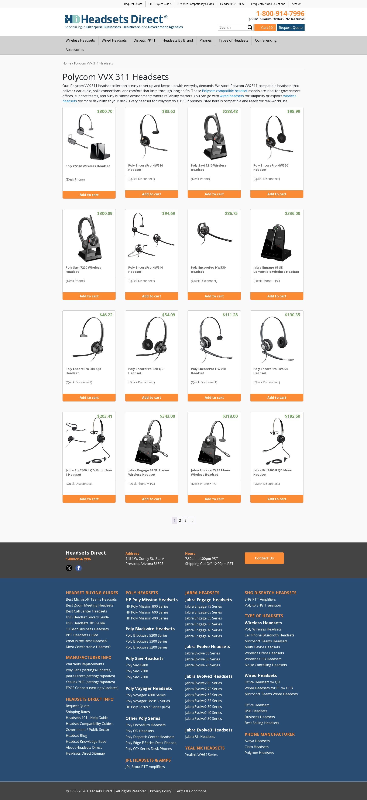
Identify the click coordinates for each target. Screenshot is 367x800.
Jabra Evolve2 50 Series (203, 706)
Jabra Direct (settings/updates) (90, 676)
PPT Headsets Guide (82, 635)
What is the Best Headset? (86, 641)
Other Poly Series (143, 718)
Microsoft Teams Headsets (266, 641)
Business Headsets (260, 717)
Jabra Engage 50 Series (203, 624)
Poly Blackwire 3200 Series (147, 647)
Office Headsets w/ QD (262, 682)
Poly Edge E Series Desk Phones (151, 742)
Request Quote (133, 4)
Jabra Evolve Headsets (207, 646)
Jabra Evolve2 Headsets (209, 676)
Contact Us (264, 558)
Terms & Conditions (190, 791)
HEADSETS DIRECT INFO (90, 699)
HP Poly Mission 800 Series (147, 606)
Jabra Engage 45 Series (203, 630)
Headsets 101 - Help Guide (87, 717)
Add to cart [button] (89, 194)
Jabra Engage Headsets (208, 599)
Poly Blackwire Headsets (150, 629)
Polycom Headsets (259, 752)
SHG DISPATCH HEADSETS (270, 592)
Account (296, 4)
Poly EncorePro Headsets (146, 725)
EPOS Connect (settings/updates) (92, 687)
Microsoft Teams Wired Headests (271, 694)
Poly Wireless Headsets (263, 629)
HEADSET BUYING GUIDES (92, 592)
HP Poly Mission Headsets (152, 599)
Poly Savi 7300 (137, 671)
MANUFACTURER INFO (89, 657)
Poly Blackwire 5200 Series (147, 635)
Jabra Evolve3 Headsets (209, 730)
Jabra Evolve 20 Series (202, 665)
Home (66, 63)
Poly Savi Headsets (145, 658)
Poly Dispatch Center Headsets (150, 736)
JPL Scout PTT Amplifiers (145, 766)
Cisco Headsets (257, 746)
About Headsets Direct (84, 747)
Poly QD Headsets (140, 731)
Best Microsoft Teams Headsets (91, 599)
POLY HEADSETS (142, 592)
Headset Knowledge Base (86, 741)
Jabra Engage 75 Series (203, 606)
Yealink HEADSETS (205, 748)
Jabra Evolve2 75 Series (203, 689)
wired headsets (232, 96)
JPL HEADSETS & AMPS (148, 760)
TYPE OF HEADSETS (264, 616)
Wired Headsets (261, 675)
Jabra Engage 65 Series (203, 612)
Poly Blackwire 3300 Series (147, 641)
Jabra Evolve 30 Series (202, 659)
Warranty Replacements (85, 664)
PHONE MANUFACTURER (270, 734)
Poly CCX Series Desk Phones (149, 748)
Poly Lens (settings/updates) (88, 670)
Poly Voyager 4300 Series (146, 695)
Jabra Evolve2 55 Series (203, 700)
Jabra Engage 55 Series (203, 618)
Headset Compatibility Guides (196, 4)
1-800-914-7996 (280, 13)
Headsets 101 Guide (232, 4)
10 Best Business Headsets (87, 629)
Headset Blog (76, 735)
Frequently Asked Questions (268, 4)
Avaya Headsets (257, 740)
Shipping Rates (78, 711)
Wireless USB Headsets (263, 659)
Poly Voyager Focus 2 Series (148, 701)
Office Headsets (257, 705)
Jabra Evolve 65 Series (202, 653)
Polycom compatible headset (224, 90)
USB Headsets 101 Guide (85, 623)
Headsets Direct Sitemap (85, 753)
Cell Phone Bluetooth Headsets (269, 635)
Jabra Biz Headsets (200, 736)
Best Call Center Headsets (86, 611)
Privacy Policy (160, 791)
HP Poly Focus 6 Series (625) (148, 707)
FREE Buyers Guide (160, 4)
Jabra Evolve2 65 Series (203, 694)
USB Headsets (256, 711)
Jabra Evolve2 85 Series (203, 683)
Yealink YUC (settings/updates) (90, 682)
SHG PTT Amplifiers (260, 599)
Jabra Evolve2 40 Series (203, 712)
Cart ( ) (268, 27)
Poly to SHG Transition (263, 605)
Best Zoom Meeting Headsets (89, 605)
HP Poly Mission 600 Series (147, 612)
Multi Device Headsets (262, 647)
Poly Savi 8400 (137, 665)
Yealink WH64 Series (201, 754)
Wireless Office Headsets (264, 653)
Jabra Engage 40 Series (203, 636)
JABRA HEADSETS (202, 592)
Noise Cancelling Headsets (266, 665)
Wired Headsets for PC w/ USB (269, 688)
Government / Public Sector (87, 729)
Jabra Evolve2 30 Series (203, 718)
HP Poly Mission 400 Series (147, 618)
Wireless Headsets (263, 623)
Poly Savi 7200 (137, 677)
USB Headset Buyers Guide (87, 617)
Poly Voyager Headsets (149, 688)
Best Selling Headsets (262, 722)
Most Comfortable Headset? (88, 646)
